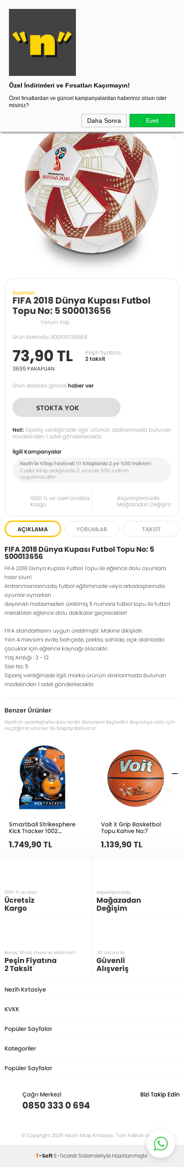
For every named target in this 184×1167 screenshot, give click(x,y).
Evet (152, 120)
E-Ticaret (65, 1155)
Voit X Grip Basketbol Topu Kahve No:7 (131, 827)
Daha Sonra (104, 120)
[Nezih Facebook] (173, 1105)
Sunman (24, 292)
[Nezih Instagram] (145, 1105)
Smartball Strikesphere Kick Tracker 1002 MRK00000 (42, 827)
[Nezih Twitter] (159, 1105)
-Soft (45, 1155)
